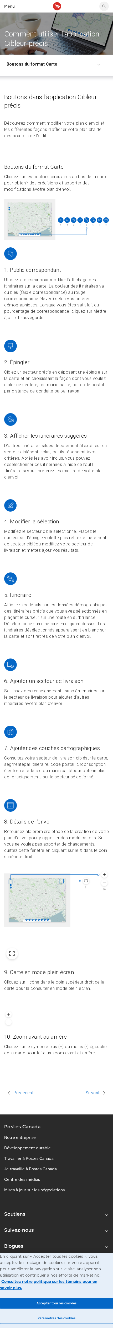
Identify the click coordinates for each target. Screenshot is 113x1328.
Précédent (23, 1093)
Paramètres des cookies (56, 1318)
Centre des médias (22, 1179)
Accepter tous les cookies (56, 1303)
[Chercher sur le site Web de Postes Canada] (104, 6)
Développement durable (27, 1147)
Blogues (13, 1246)
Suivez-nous (19, 1230)
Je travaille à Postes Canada (30, 1168)
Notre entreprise (20, 1137)
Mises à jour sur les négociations (34, 1189)
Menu (9, 6)
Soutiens (14, 1214)
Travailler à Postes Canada (29, 1158)
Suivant (92, 1093)
